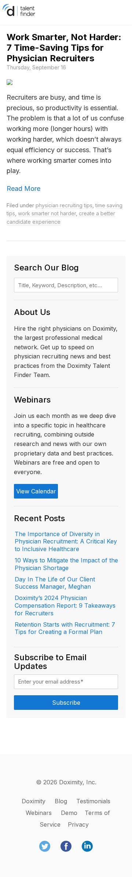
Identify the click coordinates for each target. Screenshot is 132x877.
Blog (61, 801)
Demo (69, 812)
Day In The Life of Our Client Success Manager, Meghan (55, 583)
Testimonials (93, 801)
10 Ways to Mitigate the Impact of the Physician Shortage (66, 564)
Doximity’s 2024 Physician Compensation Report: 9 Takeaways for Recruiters (65, 605)
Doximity (33, 801)
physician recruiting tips (64, 205)
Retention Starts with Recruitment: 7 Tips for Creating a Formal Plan (65, 628)
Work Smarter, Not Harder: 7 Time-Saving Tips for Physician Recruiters (64, 48)
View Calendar (36, 491)
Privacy (78, 824)
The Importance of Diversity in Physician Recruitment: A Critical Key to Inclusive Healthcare (66, 541)
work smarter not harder (47, 213)
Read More (23, 188)
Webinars (39, 812)
